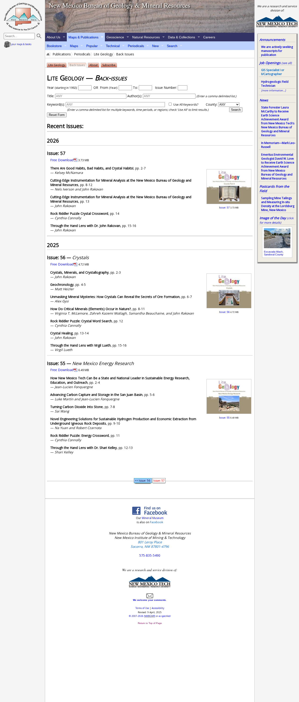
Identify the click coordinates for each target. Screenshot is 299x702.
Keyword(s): (56, 104)
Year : (62, 87)
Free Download (62, 160)
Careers (209, 37)
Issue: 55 (224, 417)
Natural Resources (146, 37)
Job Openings (276, 63)
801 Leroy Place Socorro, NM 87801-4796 (150, 544)
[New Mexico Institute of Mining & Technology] (150, 586)
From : (109, 87)
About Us (53, 37)
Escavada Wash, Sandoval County (273, 253)
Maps (74, 46)
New (155, 46)
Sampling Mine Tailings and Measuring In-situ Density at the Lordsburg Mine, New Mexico (277, 204)
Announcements (272, 39)
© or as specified (150, 616)
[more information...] (273, 90)
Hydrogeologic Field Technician (274, 84)
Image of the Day (273, 218)
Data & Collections (181, 37)
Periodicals (136, 46)
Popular (92, 46)
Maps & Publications (83, 37)
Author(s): (134, 96)
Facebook (156, 522)
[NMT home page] (277, 27)
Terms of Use (142, 608)
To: (135, 87)
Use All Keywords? (185, 105)
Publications (62, 54)
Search (172, 46)
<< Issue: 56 (143, 481)
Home (47, 54)
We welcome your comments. (150, 600)
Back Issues (77, 65)
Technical (113, 46)
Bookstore (54, 46)
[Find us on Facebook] (149, 513)
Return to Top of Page (150, 623)
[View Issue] (228, 203)
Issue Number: (166, 87)
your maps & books (21, 44)
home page (23, 16)
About (93, 65)
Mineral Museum (152, 518)
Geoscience (115, 37)
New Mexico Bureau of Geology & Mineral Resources (119, 5)
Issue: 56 (224, 312)
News (264, 100)
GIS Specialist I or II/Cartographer (272, 72)
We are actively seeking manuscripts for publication (277, 51)
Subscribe (108, 65)
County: (211, 104)
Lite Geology (103, 54)
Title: (50, 96)
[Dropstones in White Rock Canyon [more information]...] (149, 16)
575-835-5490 (149, 555)
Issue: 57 (224, 207)
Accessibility (158, 608)
